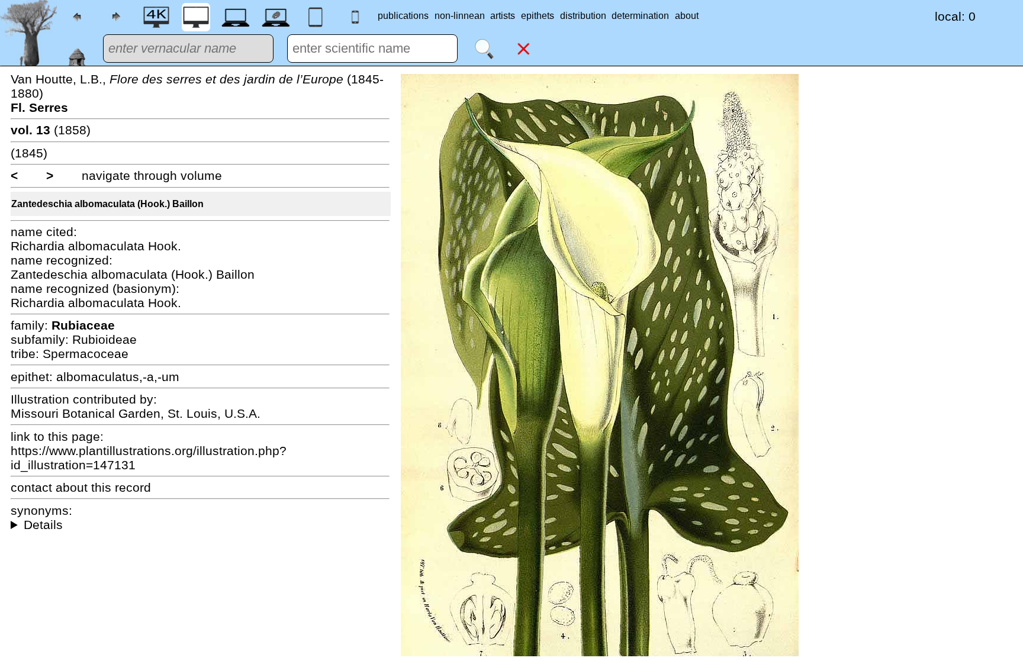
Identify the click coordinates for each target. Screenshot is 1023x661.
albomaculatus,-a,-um (117, 376)
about (687, 16)
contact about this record (81, 487)
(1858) (51, 130)
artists (502, 16)
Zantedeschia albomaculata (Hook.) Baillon (107, 204)
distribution (583, 16)
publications (403, 16)
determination (640, 16)
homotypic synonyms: (200, 525)
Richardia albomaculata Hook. (96, 246)
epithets (537, 16)
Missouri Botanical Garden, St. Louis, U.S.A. (135, 413)
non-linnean (460, 16)
